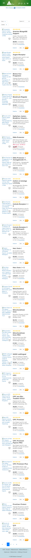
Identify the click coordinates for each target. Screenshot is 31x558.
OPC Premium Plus (20, 464)
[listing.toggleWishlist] (9, 38)
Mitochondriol (18, 289)
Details (14, 47)
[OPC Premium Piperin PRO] (7, 444)
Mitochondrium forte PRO (19, 334)
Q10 (14, 525)
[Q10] (7, 529)
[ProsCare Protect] (7, 509)
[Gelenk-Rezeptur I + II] (7, 207)
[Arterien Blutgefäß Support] (7, 35)
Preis (2, 21)
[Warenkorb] (27, 3)
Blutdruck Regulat (20, 97)
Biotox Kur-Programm (17, 75)
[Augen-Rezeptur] (7, 58)
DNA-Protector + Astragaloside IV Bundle (19, 159)
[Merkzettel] (22, 3)
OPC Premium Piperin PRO (18, 442)
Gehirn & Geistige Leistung (20, 182)
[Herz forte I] (7, 254)
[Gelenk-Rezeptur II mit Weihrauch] (7, 230)
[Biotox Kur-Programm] (7, 79)
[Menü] (4, 2)
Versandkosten (22, 44)
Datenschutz (14, 552)
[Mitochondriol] (7, 292)
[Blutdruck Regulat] (7, 100)
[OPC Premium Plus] (7, 467)
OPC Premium (18, 420)
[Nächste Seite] (13, 544)
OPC (14, 375)
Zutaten (3, 24)
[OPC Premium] (7, 423)
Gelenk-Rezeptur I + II (20, 205)
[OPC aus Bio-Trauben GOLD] (7, 400)
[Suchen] (19, 4)
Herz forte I (17, 248)
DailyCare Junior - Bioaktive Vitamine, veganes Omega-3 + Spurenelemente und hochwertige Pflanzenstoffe (20, 117)
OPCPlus (16, 485)
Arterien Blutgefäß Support (20, 32)
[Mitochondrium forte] (7, 313)
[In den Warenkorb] (26, 48)
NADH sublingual (19, 354)
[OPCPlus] (7, 488)
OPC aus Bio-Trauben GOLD (18, 397)
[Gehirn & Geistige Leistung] (7, 184)
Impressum (7, 552)
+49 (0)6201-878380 (20, 7)
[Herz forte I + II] (7, 273)
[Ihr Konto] (25, 3)
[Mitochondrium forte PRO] (7, 336)
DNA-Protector (18, 137)
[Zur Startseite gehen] (11, 3)
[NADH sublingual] (7, 359)
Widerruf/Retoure (23, 549)
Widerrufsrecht (14, 549)
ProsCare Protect (19, 504)
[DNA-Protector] (7, 142)
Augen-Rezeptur (19, 55)
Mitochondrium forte (19, 311)
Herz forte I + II (19, 267)
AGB (4, 549)
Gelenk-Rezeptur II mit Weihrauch (20, 228)
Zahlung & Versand (22, 552)
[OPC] (7, 379)
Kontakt (8, 549)
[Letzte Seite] (16, 544)
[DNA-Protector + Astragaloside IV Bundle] (7, 163)
